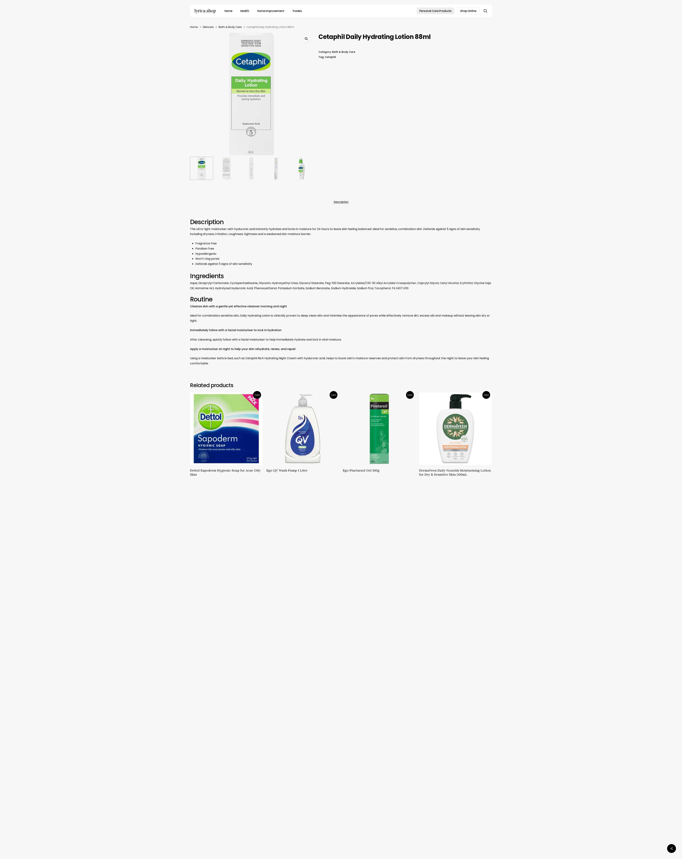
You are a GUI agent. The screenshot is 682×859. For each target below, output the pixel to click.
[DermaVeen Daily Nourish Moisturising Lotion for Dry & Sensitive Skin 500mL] (455, 428)
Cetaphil (330, 57)
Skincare (208, 27)
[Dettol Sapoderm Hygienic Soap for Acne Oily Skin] (226, 428)
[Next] (307, 168)
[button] (306, 39)
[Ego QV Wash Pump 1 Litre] (302, 428)
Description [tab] (341, 202)
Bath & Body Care (230, 27)
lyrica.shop (205, 11)
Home (194, 27)
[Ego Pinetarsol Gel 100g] (379, 428)
